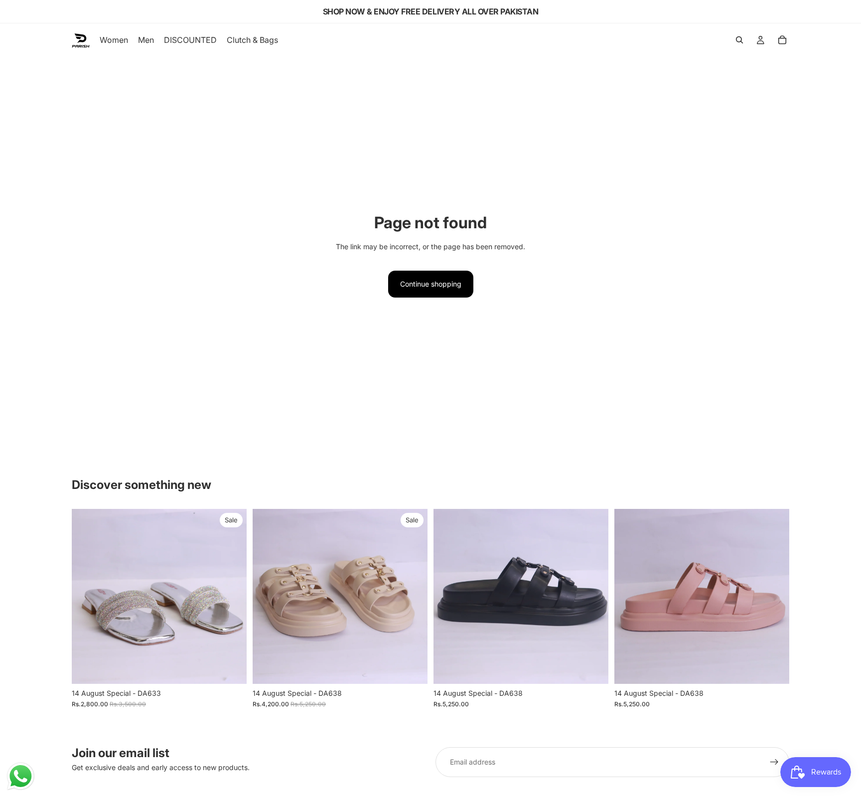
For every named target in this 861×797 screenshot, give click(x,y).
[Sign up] (774, 762)
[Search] (739, 40)
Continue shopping (430, 284)
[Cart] (782, 40)
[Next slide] (232, 596)
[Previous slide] (87, 596)
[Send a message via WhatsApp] (20, 776)
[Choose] (231, 668)
